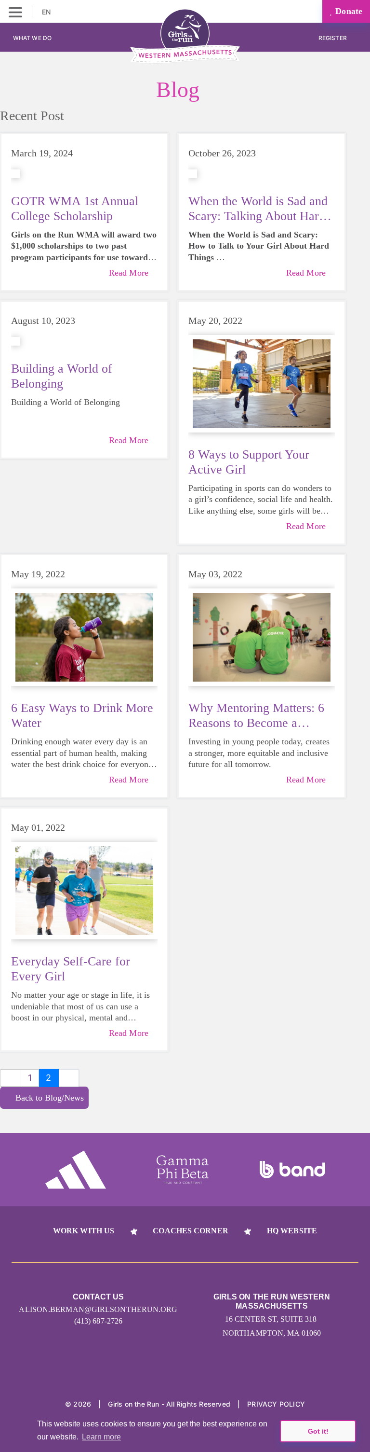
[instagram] (148, 1373)
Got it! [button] (318, 1431)
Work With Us (83, 1231)
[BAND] (292, 1170)
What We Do (32, 38)
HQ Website (292, 1231)
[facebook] (221, 1373)
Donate (347, 11)
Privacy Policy (276, 1404)
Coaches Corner (190, 1231)
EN (47, 12)
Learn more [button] (101, 1437)
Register (333, 38)
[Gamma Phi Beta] (182, 1170)
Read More (128, 273)
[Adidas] (76, 1170)
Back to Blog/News (49, 1098)
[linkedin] (185, 1373)
